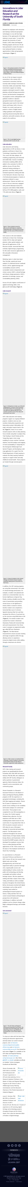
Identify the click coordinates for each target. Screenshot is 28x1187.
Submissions (19, 1181)
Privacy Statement (10, 1181)
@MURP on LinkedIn (8, 1060)
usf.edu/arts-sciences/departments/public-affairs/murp (11, 1045)
